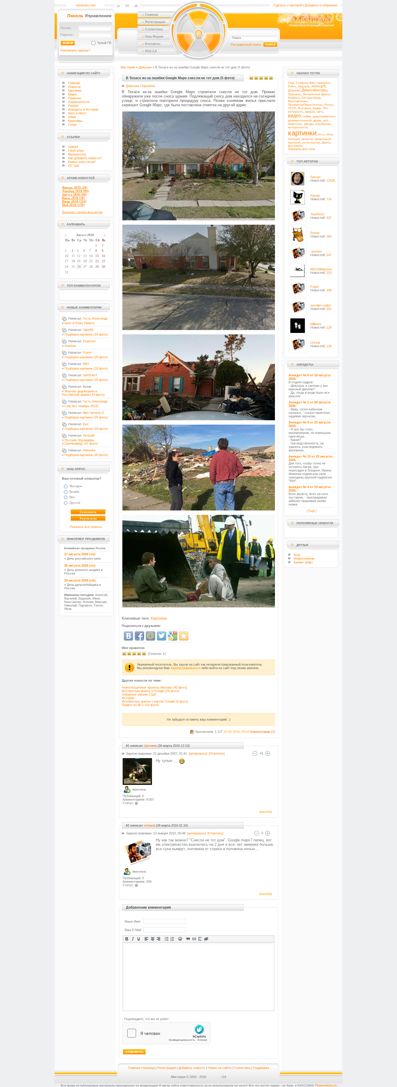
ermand (149, 825)
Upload (73, 146)
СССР (292, 108)
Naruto (315, 195)
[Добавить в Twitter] (161, 636)
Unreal (315, 342)
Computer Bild (305, 82)
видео (294, 115)
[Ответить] (216, 753)
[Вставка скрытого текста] (206, 939)
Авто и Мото (77, 113)
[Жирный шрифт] (127, 939)
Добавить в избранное (321, 5)
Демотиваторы (314, 90)
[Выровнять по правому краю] (158, 939)
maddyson (323, 82)
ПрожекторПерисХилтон (305, 104)
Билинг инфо (303, 562)
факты (326, 142)
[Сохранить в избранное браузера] (183, 636)
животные (295, 123)
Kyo (85, 424)
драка (317, 120)
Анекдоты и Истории (83, 109)
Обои (72, 117)
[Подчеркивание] (139, 939)
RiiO (86, 364)
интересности (298, 127)
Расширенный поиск (246, 44)
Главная (74, 83)
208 (329, 290)
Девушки (145, 67)
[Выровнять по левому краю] (147, 939)
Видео (72, 94)
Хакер (316, 108)
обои (329, 134)
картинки (302, 133)
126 (329, 346)
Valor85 (88, 329)
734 (329, 199)
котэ (321, 134)
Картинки (74, 90)
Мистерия (128, 67)
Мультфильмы (297, 101)
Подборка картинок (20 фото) (86, 334)
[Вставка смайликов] (180, 939)
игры (76, 150)
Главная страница (141, 1068)
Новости (74, 86)
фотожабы (295, 145)
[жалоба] (265, 811)
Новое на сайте (219, 1068)
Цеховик (150, 745)
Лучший (88, 435)
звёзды (309, 123)
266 (329, 236)
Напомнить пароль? (75, 50)
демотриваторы (324, 116)
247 (329, 255)
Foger (314, 286)
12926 (330, 180)
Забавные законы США (139, 694)
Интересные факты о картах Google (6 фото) (155, 701)
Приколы (74, 98)
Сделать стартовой (287, 5)
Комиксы (294, 97)
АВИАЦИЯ (318, 86)
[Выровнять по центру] (153, 939)
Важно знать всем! (82, 162)
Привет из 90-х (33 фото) (140, 705)
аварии (310, 111)
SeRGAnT (90, 375)
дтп (325, 120)
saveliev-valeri (320, 305)
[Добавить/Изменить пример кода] (194, 939)
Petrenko (89, 450)
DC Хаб (73, 165)
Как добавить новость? (85, 158)
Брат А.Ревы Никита (79, 323)
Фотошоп (304, 108)
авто (320, 111)
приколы (307, 139)
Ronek (315, 233)
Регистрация (166, 1068)
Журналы (294, 94)
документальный (300, 120)
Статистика (241, 1068)
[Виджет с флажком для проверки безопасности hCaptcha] (166, 1033)
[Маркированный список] (166, 939)
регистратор (311, 142)
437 (329, 217)
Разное (73, 105)
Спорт (72, 124)
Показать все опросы (86, 527)
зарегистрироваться (186, 668)
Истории (128, 698)
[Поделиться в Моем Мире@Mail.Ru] (150, 636)
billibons (315, 324)
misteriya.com (86, 5)
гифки (307, 116)
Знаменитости (78, 102)
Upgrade (304, 86)
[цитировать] (197, 753)
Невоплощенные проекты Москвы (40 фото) (154, 687)
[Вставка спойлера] (200, 939)
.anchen (316, 251)
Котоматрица (311, 97)
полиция (294, 139)
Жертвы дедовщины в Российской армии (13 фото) (83, 392)
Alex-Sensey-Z (93, 412)
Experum (89, 341)
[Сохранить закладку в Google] (172, 636)
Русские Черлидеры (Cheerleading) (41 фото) (80, 441)
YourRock (317, 214)
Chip (291, 82)
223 (329, 272)
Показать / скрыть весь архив (82, 212)
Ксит (297, 554)
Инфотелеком (304, 558)
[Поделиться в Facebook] (139, 636)
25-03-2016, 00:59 (236, 731)
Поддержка (261, 1068)
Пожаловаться (326, 1085)
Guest (87, 352)
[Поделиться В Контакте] (128, 636)
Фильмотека (77, 154)
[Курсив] (133, 939)
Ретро (328, 104)
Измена (70, 345)
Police (292, 86)
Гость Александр (95, 318)
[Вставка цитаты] (188, 939)
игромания (322, 123)
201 (329, 309)
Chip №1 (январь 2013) (82, 406)
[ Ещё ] (311, 511)
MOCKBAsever (321, 269)
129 (329, 327)
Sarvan (315, 177)
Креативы (75, 121)
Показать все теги (301, 149)
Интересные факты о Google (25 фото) (150, 691)
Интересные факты (316, 94)
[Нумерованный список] (172, 939)
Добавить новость (191, 1068)
